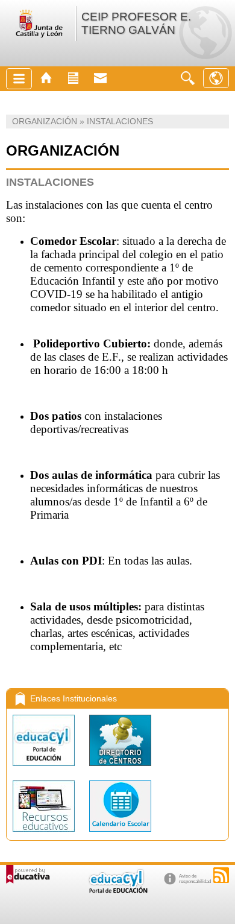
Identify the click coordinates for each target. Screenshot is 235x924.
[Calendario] (120, 834)
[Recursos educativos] (45, 834)
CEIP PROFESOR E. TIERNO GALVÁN (136, 23)
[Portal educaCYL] (45, 769)
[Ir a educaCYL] (117, 890)
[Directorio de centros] (120, 769)
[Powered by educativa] (28, 874)
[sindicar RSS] (221, 875)
